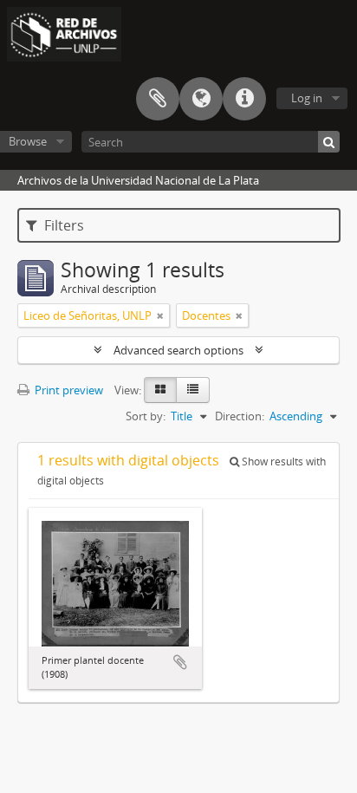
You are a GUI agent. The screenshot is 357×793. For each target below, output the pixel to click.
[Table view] (193, 390)
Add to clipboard (180, 662)
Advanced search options (178, 350)
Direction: (239, 416)
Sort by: (146, 416)
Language (201, 98)
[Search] (329, 142)
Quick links (244, 98)
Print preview (67, 390)
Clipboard (157, 98)
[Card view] (160, 390)
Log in (306, 98)
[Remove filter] (160, 315)
